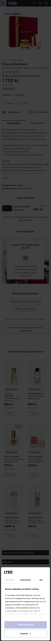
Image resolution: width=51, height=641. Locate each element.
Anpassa (24, 633)
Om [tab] (41, 580)
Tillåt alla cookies (25, 625)
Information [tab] (25, 580)
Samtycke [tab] (10, 580)
